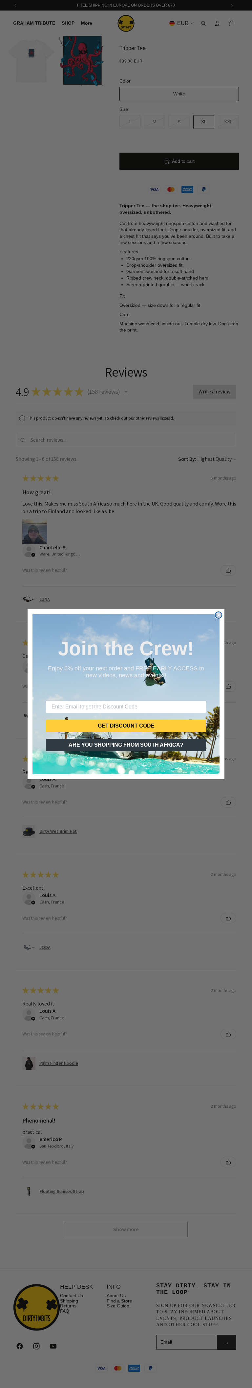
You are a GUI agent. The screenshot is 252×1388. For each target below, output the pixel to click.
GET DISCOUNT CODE (126, 726)
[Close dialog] (218, 615)
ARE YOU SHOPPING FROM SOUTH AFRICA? (126, 745)
